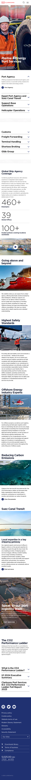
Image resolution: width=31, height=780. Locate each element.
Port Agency (9, 87)
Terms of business (11, 747)
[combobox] (15, 737)
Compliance (9, 750)
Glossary (5, 726)
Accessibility (6, 729)
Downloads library (11, 744)
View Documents (10, 499)
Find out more (9, 569)
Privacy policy (7, 713)
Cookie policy (7, 716)
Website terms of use (9, 719)
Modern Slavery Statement (11, 722)
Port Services (9, 622)
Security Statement (9, 732)
